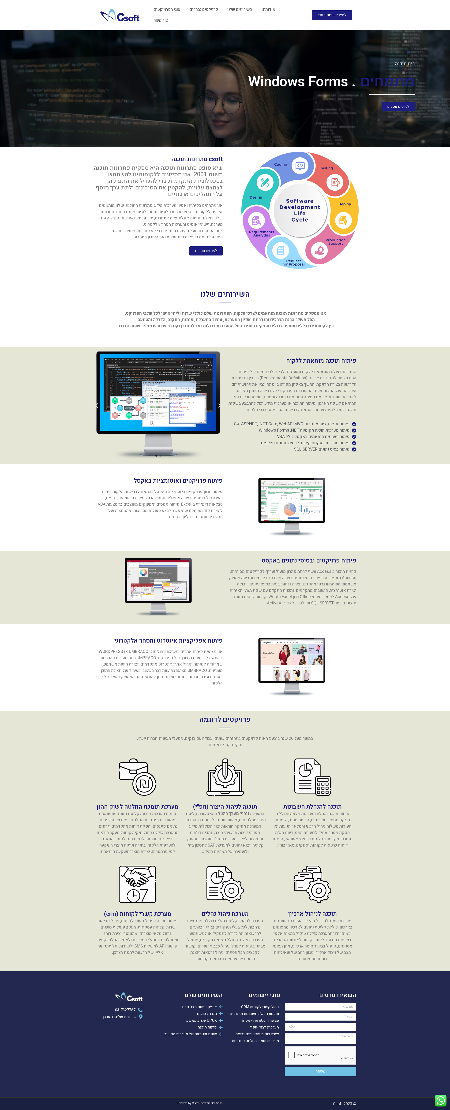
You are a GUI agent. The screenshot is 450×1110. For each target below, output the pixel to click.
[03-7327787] (118, 1009)
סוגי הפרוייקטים (167, 9)
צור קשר (161, 20)
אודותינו (268, 9)
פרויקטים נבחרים (204, 9)
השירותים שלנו (239, 9)
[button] (160, 456)
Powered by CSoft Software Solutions (200, 1103)
